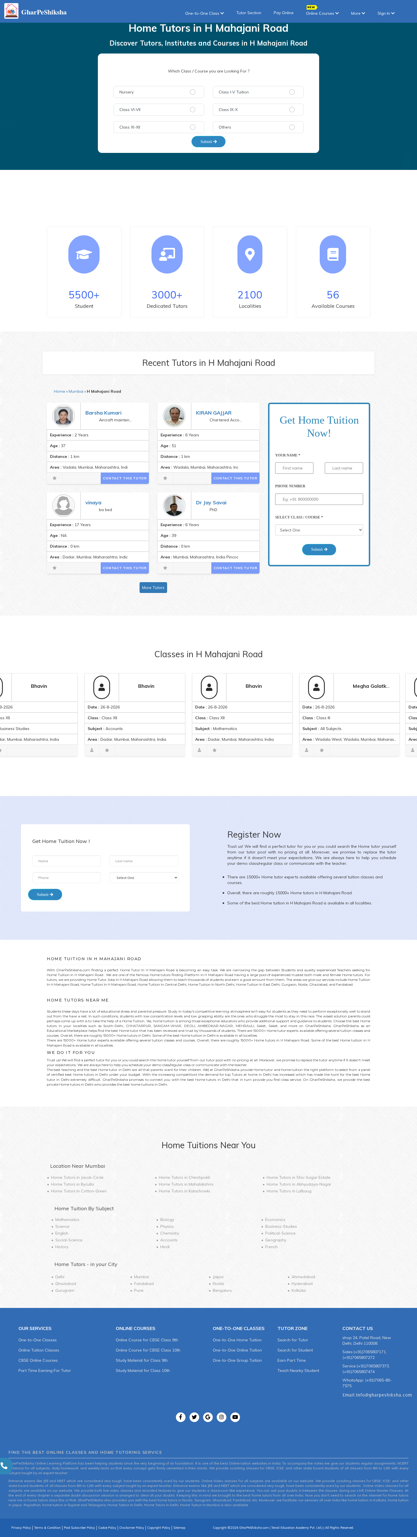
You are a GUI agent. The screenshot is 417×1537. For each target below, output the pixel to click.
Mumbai (76, 391)
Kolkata (299, 1290)
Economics (275, 1219)
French (271, 1246)
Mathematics (67, 1219)
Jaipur (218, 1276)
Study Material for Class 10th (143, 1370)
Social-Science (69, 1240)
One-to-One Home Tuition (237, 1339)
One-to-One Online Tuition (237, 1350)
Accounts (169, 1240)
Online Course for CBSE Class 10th (148, 1350)
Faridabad (144, 1283)
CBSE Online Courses (38, 1360)
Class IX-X (228, 109)
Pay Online (284, 12)
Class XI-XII (129, 127)
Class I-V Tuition (234, 92)
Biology (167, 1219)
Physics (167, 1226)
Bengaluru (222, 1290)
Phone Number (290, 486)
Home (59, 391)
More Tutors (153, 587)
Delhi (59, 1276)
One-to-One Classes (37, 1339)
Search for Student (295, 1350)
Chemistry (169, 1233)
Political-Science (280, 1233)
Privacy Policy (21, 1528)
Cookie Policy (107, 1528)
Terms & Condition (47, 1528)
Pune (139, 1290)
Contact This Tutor (125, 478)
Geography (275, 1240)
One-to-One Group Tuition (237, 1360)
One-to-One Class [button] (202, 13)
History (61, 1246)
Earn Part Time (291, 1360)
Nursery (126, 92)
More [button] (356, 13)
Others (225, 127)
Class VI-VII (129, 109)
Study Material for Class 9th (142, 1360)
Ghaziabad (65, 1283)
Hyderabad (302, 1283)
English (61, 1233)
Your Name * (287, 455)
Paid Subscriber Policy (79, 1528)
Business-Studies (281, 1226)
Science (62, 1226)
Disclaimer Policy (131, 1528)
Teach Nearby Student (298, 1370)
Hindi (165, 1246)
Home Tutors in (77, 1177)
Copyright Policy (158, 1528)
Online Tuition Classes (38, 1350)
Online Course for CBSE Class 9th (147, 1339)
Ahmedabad (303, 1276)
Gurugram (64, 1290)
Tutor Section (248, 12)
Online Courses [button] (320, 13)
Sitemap (179, 1528)
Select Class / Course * (299, 517)
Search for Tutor (292, 1339)
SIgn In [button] (384, 13)
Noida (218, 1283)
